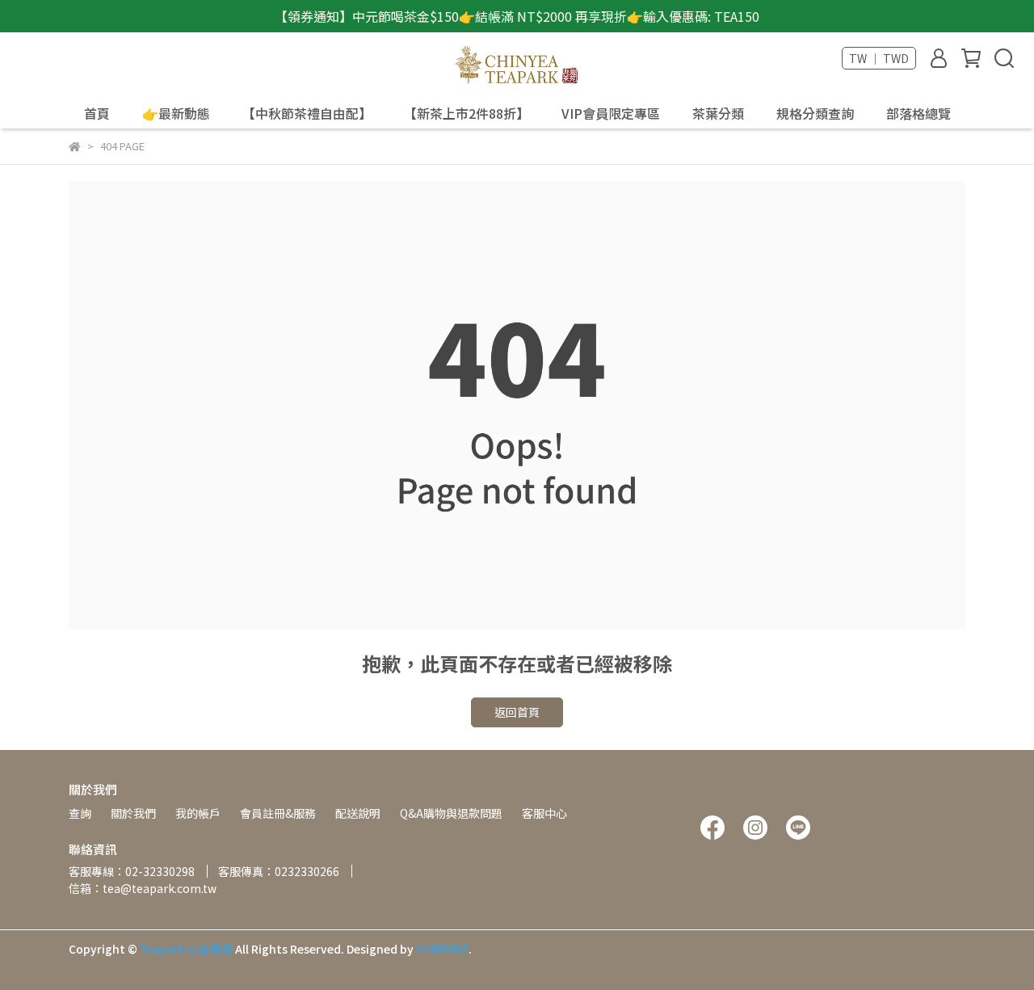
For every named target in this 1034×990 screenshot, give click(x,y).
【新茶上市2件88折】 (466, 113)
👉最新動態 (176, 113)
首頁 (97, 113)
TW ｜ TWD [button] (879, 58)
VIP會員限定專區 (610, 113)
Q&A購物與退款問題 (451, 813)
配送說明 (357, 813)
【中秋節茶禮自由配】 (307, 113)
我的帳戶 (198, 813)
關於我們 (133, 813)
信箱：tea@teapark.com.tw (142, 888)
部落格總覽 (918, 113)
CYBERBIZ (442, 949)
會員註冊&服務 (278, 813)
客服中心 (544, 813)
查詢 (80, 813)
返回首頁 (517, 712)
